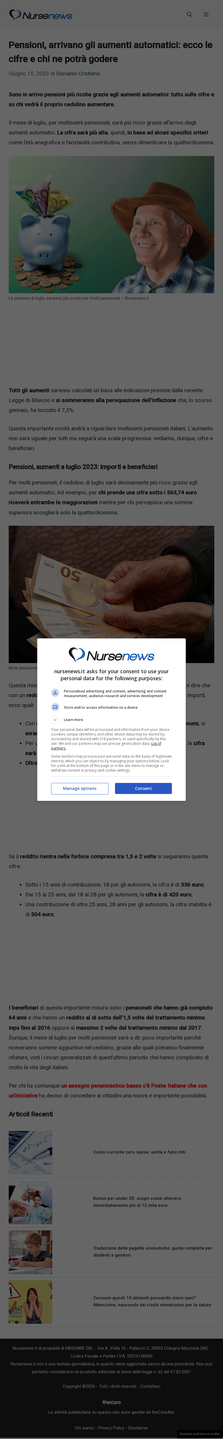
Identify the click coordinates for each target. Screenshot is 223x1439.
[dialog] (111, 719)
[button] (111, 720)
